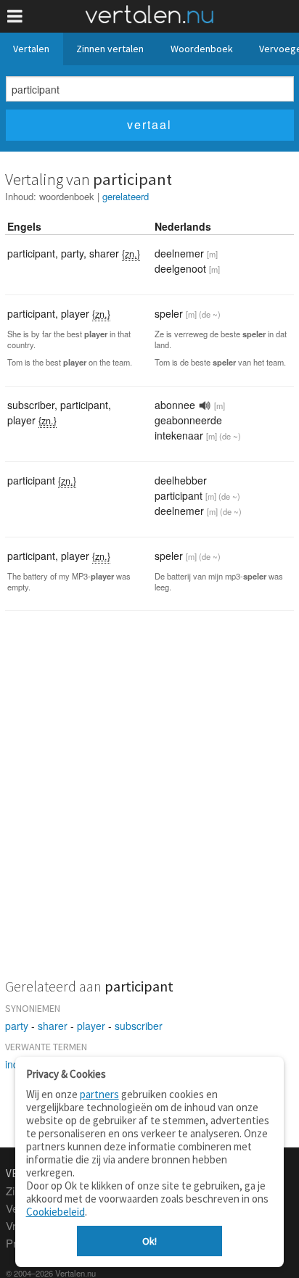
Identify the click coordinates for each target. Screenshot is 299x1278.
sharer (52, 1025)
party (16, 1025)
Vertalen (31, 48)
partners (99, 1094)
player (91, 1025)
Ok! (149, 1241)
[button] (14, 16)
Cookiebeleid (55, 1212)
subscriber (139, 1025)
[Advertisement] (149, 804)
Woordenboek (202, 48)
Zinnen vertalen (110, 48)
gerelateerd (125, 196)
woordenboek (66, 196)
